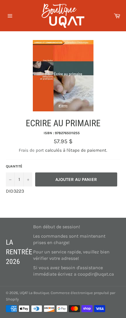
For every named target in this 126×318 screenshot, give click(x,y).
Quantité (14, 166)
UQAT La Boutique (34, 293)
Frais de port (31, 150)
